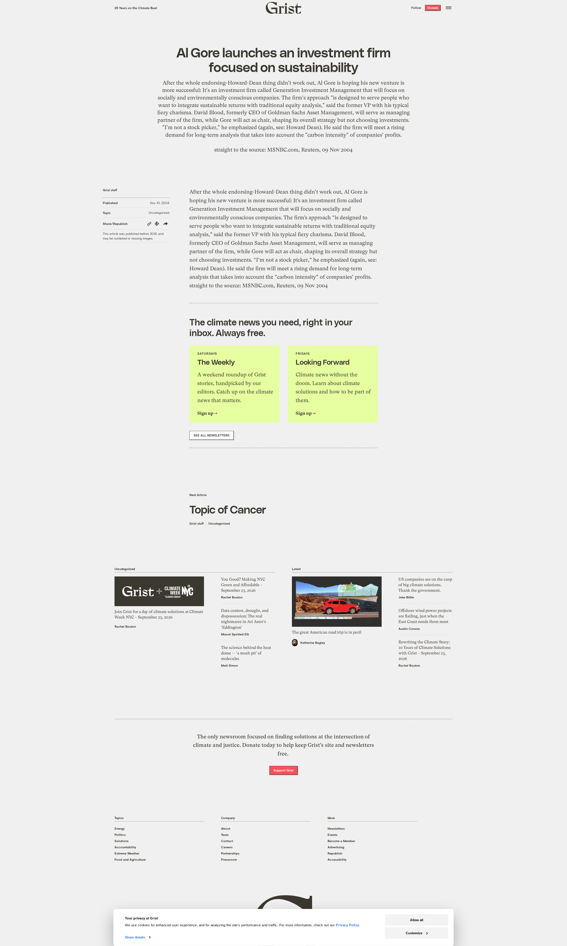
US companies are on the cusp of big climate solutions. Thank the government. (425, 585)
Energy (120, 828)
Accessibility (337, 859)
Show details (135, 937)
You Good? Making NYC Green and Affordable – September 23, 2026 (243, 585)
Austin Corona (409, 629)
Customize (414, 933)
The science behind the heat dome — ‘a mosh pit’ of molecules (246, 653)
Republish (335, 853)
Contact (227, 841)
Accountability (125, 847)
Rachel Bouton (125, 626)
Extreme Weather (127, 853)
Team (225, 835)
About (225, 828)
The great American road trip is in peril (326, 632)
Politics (120, 835)
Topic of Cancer (227, 509)
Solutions (121, 841)
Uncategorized (159, 212)
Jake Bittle (406, 597)
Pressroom (229, 859)
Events (332, 835)
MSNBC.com (282, 150)
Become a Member (341, 841)
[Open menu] (448, 7)
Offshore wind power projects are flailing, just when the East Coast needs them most (425, 616)
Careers (227, 847)
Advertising (336, 847)
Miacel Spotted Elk (235, 634)
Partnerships (230, 853)
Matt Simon (229, 665)
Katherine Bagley (312, 642)
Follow (416, 8)
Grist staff (110, 190)
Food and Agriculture (130, 859)
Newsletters (336, 828)
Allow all (416, 920)
